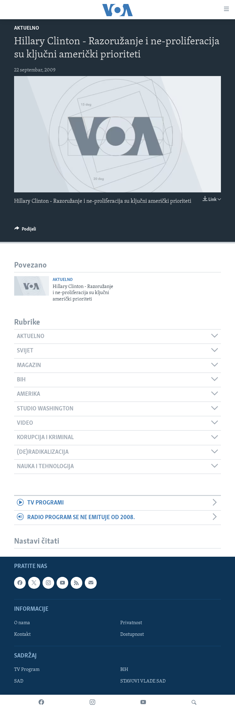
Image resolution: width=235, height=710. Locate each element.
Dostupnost (132, 634)
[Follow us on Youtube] (62, 582)
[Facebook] (41, 702)
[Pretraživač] (194, 702)
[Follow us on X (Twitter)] (34, 582)
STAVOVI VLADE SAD (143, 681)
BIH (124, 669)
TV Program (26, 669)
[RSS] (76, 582)
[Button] (25, 230)
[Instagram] (92, 702)
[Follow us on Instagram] (48, 582)
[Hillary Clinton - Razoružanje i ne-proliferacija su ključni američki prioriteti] (31, 286)
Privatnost (131, 623)
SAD (18, 681)
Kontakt (22, 634)
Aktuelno (26, 28)
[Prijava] (90, 582)
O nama (22, 623)
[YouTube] (143, 702)
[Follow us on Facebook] (20, 582)
